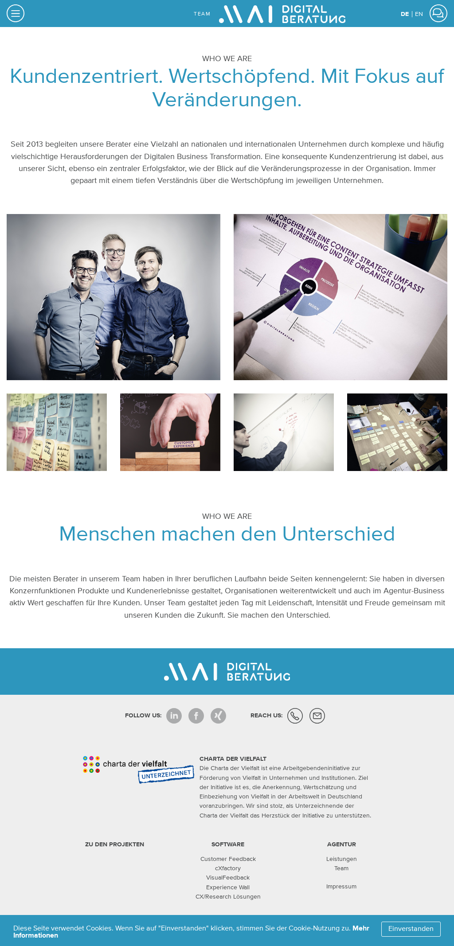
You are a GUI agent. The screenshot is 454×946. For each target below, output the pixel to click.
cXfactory (228, 868)
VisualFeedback (228, 878)
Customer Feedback (228, 859)
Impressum (341, 887)
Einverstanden (411, 929)
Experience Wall (228, 887)
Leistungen (341, 859)
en (419, 14)
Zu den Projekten (114, 844)
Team (341, 868)
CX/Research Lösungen (228, 897)
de (406, 14)
